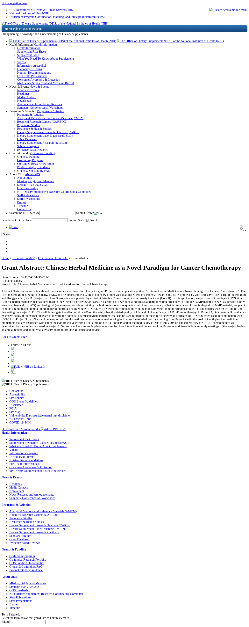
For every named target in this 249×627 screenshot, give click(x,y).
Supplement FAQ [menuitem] (28, 55)
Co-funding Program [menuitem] (30, 160)
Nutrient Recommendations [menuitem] (34, 72)
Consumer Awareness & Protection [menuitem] (38, 79)
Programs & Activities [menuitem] (30, 114)
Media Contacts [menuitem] (26, 97)
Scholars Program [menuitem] (28, 146)
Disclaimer (16, 405)
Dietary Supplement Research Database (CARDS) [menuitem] (40, 525)
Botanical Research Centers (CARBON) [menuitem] (42, 121)
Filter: (5, 621)
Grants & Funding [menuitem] (28, 156)
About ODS (32, 174)
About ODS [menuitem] (24, 177)
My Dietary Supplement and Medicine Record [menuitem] (45, 83)
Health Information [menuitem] (28, 48)
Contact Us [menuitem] (24, 209)
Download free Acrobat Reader (21, 429)
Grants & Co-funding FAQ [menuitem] (33, 170)
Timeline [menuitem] (22, 205)
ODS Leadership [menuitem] (27, 188)
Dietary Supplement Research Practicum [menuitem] (42, 142)
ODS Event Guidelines (23, 401)
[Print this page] (13, 227)
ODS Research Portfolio (53, 258)
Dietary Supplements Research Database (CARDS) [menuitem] (48, 132)
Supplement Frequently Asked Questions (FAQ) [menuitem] (38, 442)
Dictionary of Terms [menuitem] (29, 69)
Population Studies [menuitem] (28, 125)
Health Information (45, 44)
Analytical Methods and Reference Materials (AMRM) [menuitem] (50, 118)
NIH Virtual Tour (20, 419)
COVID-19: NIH (20, 422)
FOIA (13, 408)
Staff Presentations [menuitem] (28, 198)
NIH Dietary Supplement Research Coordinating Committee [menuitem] (54, 191)
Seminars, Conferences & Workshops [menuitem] (40, 107)
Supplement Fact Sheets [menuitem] (31, 51)
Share (6, 234)
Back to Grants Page (14, 336)
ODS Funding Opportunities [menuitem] (26, 563)
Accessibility (17, 394)
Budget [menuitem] (21, 202)
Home (5, 258)
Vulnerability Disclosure (24, 415)
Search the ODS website (24, 213)
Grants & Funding (43, 153)
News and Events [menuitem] (28, 90)
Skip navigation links (14, 3)
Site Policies (16, 398)
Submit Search (85, 213)
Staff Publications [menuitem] (28, 195)
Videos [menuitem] (21, 62)
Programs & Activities (50, 111)
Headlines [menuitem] (23, 93)
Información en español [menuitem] (31, 65)
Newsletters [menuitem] (24, 100)
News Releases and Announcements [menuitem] (31, 494)
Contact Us (16, 391)
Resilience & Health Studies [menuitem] (34, 128)
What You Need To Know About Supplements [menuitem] (45, 58)
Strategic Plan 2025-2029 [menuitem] (32, 184)
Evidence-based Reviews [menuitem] (32, 149)
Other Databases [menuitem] (27, 139)
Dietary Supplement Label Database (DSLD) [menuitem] (45, 135)
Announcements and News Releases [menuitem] (39, 104)
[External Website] (55, 415)
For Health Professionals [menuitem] (32, 76)
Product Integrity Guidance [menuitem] (33, 167)
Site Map (14, 412)
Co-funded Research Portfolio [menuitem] (35, 163)
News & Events (39, 86)
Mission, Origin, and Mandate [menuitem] (35, 181)
